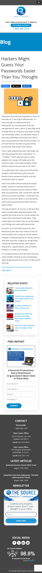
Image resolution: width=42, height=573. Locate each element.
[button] (39, 2)
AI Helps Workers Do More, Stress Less (23, 306)
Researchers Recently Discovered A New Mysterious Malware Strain (23, 317)
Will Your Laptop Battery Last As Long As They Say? (25, 327)
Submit (14, 405)
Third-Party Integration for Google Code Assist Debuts (24, 298)
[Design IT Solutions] (21, 11)
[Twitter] (19, 543)
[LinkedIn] (23, 543)
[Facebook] (14, 543)
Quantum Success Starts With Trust (21, 465)
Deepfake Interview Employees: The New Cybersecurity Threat (21, 476)
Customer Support (21, 25)
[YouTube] (28, 543)
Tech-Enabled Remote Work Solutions (24, 289)
